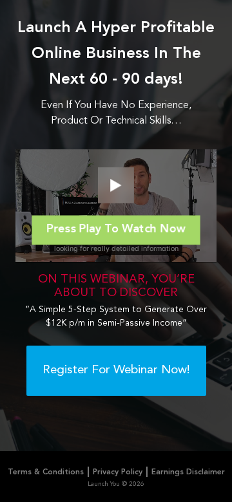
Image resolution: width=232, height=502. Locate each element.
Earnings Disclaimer (188, 472)
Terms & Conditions (46, 472)
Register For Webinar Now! (116, 370)
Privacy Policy (117, 472)
